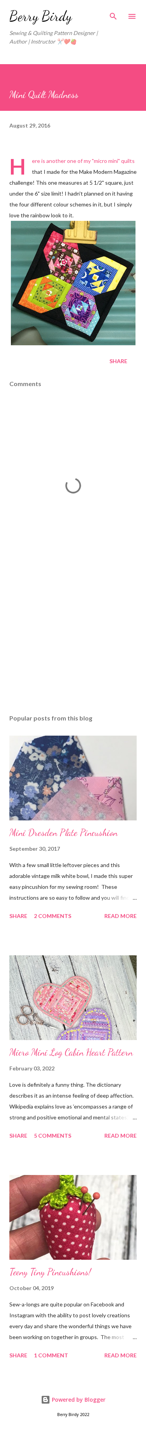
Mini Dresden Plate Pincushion (63, 832)
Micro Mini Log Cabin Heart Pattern (71, 1052)
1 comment (51, 1355)
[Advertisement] (73, 640)
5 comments (52, 1135)
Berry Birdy (40, 16)
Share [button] (118, 361)
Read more (120, 916)
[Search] (113, 14)
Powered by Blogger (78, 1399)
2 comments (52, 916)
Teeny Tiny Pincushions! (50, 1272)
